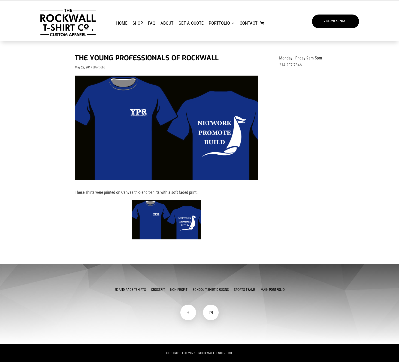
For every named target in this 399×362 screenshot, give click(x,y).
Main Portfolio (273, 290)
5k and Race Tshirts (130, 290)
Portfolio (219, 23)
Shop (138, 23)
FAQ (151, 23)
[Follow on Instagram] (211, 312)
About (166, 23)
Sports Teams (245, 290)
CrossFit (158, 290)
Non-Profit (178, 290)
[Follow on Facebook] (188, 312)
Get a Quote (191, 23)
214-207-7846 (335, 21)
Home (121, 23)
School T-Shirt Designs (211, 290)
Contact (248, 23)
